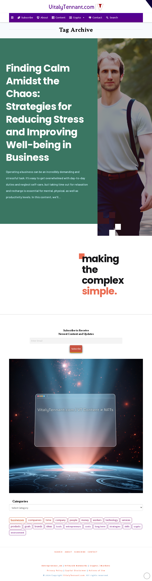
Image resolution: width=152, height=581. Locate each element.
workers (97, 520)
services (126, 520)
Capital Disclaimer (75, 570)
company (60, 520)
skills (127, 526)
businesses (17, 520)
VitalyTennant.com (74, 575)
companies (35, 520)
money (85, 520)
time (48, 520)
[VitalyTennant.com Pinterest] (79, 557)
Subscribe (27, 17)
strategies (115, 526)
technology (112, 520)
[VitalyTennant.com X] (73, 557)
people (73, 520)
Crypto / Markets (100, 565)
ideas (49, 526)
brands (38, 526)
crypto (137, 526)
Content (60, 17)
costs (88, 526)
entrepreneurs (73, 526)
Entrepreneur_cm (52, 565)
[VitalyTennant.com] (12, 17)
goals (28, 526)
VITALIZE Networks (76, 565)
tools (59, 526)
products (16, 526)
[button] (149, 4)
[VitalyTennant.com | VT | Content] (86, 557)
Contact (97, 17)
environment (17, 533)
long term (100, 526)
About (44, 17)
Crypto (77, 17)
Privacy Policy (55, 570)
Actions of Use (97, 570)
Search (114, 17)
